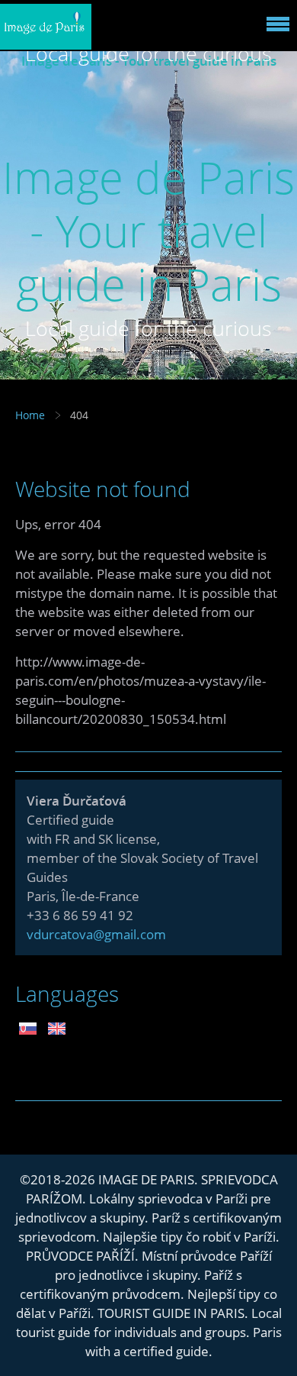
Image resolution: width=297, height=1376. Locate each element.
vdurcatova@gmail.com (96, 934)
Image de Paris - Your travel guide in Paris (148, 230)
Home (30, 415)
